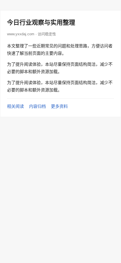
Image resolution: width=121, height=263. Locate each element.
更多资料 (59, 106)
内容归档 (37, 106)
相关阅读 (15, 106)
